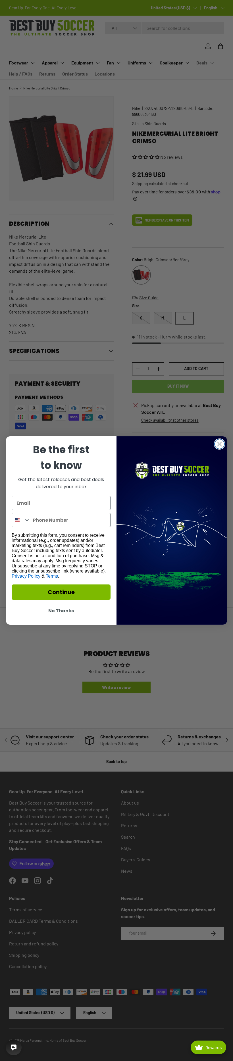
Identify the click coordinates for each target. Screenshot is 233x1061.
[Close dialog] (219, 444)
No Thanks (61, 610)
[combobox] (21, 520)
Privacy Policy (26, 576)
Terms (52, 576)
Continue (61, 592)
